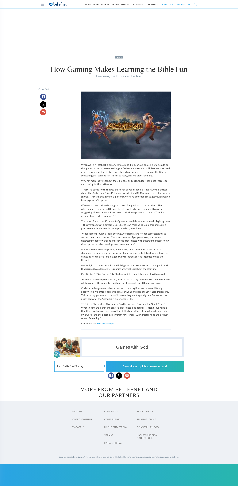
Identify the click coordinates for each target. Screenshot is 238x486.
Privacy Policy (145, 411)
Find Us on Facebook (115, 427)
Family (152, 4)
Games (119, 57)
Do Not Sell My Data (148, 427)
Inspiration (89, 4)
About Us (77, 411)
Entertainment (137, 4)
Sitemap (108, 435)
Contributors (112, 419)
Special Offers (183, 4)
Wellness (120, 4)
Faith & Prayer (102, 4)
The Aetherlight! (106, 323)
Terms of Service (146, 419)
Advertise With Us (82, 419)
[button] (195, 4)
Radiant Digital (113, 443)
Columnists (110, 411)
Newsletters (168, 4)
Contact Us (78, 427)
